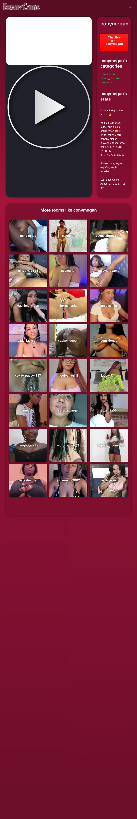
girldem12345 (28, 270)
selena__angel (68, 410)
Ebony (104, 78)
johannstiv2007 (68, 480)
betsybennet (28, 480)
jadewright (109, 375)
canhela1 (68, 235)
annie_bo (28, 410)
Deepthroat (108, 74)
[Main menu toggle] (130, 6)
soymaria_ (68, 270)
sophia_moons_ (109, 445)
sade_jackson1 (28, 340)
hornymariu (68, 305)
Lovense (106, 82)
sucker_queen (68, 340)
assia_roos (109, 480)
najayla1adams (108, 270)
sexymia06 (109, 410)
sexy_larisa (28, 235)
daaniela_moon (28, 305)
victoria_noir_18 (68, 445)
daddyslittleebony (109, 235)
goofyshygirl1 (68, 375)
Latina (115, 78)
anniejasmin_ (108, 305)
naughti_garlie (28, 445)
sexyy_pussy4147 (28, 375)
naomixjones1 (109, 340)
